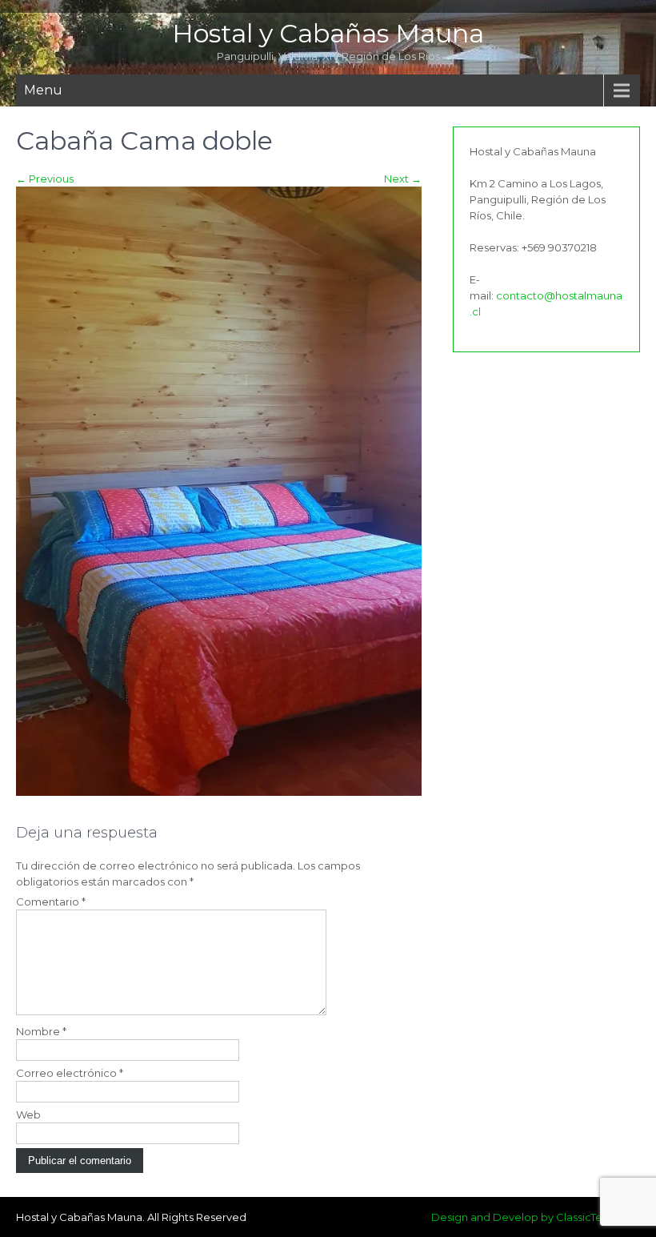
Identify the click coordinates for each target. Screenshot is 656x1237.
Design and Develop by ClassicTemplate (535, 1217)
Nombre (41, 1031)
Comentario (51, 901)
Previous (45, 178)
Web (28, 1114)
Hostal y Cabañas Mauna (328, 33)
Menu (43, 90)
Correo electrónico (69, 1072)
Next (403, 178)
